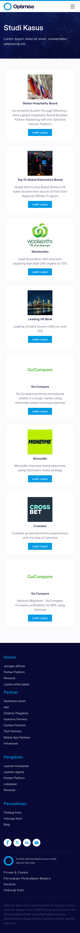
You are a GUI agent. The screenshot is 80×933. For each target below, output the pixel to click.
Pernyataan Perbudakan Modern (27, 878)
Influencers (11, 743)
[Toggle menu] (72, 6)
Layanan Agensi (14, 772)
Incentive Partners (15, 719)
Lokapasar (10, 784)
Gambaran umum (15, 701)
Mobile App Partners (17, 737)
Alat (6, 707)
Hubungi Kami (13, 818)
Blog (7, 824)
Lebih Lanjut (40, 132)
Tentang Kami (13, 812)
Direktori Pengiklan (16, 713)
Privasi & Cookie (16, 872)
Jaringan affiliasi (14, 666)
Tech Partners (12, 731)
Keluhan (10, 884)
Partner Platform (14, 672)
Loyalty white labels (16, 684)
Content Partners (14, 725)
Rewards (9, 678)
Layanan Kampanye (16, 766)
